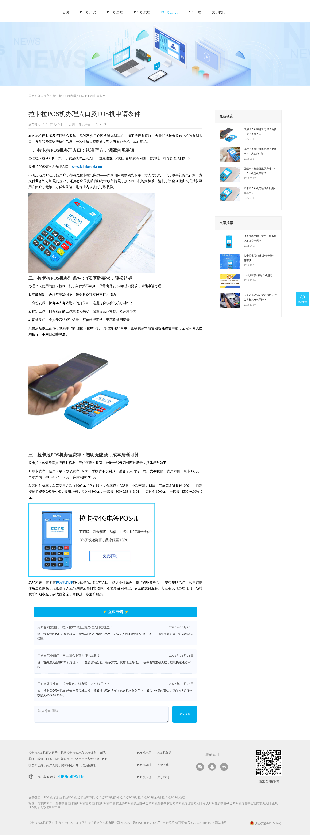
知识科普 (44, 96)
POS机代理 (142, 12)
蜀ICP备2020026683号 (146, 823)
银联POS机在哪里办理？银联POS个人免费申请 (260, 151)
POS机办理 (115, 12)
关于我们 (218, 12)
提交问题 (184, 714)
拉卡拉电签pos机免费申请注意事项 (259, 258)
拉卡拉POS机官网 (107, 797)
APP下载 (194, 12)
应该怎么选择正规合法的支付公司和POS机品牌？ (260, 297)
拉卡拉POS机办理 (149, 797)
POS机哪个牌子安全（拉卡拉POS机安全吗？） (260, 238)
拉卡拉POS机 (68, 797)
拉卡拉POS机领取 (173, 797)
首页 (66, 12)
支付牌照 (168, 823)
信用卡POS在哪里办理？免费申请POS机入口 (260, 131)
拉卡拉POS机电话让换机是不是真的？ (260, 190)
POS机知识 (169, 12)
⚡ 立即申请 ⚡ (115, 611)
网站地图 (221, 823)
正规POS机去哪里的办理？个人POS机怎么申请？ (260, 171)
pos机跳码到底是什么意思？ (259, 275)
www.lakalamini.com (95, 634)
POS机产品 (88, 12)
